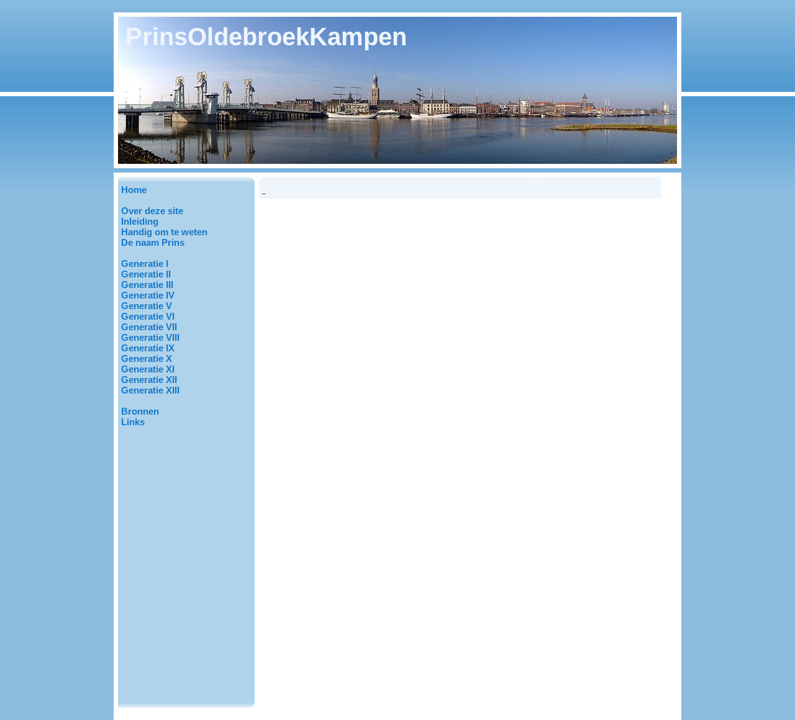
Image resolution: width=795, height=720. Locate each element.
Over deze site (152, 210)
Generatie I (144, 263)
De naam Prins (152, 242)
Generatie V (146, 305)
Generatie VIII (150, 337)
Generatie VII (149, 327)
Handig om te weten (164, 232)
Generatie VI (148, 316)
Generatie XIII (150, 390)
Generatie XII (149, 379)
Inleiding (139, 221)
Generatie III (147, 284)
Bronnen (140, 411)
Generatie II (146, 274)
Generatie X (146, 358)
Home (134, 189)
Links (133, 421)
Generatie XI (148, 369)
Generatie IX (148, 348)
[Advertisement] (183, 500)
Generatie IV (148, 295)
